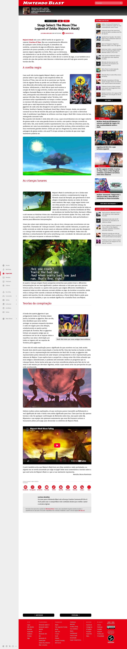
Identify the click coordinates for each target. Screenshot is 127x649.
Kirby (56, 629)
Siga (28, 638)
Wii (40, 636)
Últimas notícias (102, 20)
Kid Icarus (58, 643)
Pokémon (73, 622)
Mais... (88, 636)
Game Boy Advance (44, 643)
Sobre (99, 625)
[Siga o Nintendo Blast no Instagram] (6, 646)
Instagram (33, 489)
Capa (28, 625)
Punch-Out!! (73, 635)
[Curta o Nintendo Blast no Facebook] (3, 646)
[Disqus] (57, 539)
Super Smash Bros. (75, 640)
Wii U (40, 631)
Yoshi (56, 636)
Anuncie (99, 631)
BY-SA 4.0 (81, 510)
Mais (89, 489)
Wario (71, 631)
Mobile (41, 629)
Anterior (39, 615)
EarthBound (73, 633)
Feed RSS (89, 634)
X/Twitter (39, 489)
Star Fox (57, 631)
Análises (29, 634)
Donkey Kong (74, 626)
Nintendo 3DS (43, 634)
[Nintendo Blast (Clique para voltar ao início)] (44, 3)
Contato (99, 629)
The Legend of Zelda (61, 627)
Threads (68, 489)
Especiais (30, 631)
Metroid (72, 624)
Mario (56, 625)
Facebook (25, 489)
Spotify (61, 489)
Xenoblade (73, 638)
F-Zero (57, 634)
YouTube (46, 489)
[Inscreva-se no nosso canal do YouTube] (13, 646)
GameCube (42, 640)
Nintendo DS (42, 638)
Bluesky (75, 489)
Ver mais (108, 100)
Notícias (29, 629)
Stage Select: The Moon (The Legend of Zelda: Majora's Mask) (57, 27)
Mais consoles (43, 645)
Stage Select (50, 21)
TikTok (54, 489)
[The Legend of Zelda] (60, 21)
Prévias (29, 636)
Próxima (75, 615)
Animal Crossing (60, 640)
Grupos (82, 489)
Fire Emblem (74, 629)
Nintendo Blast (50, 509)
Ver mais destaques (108, 203)
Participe (99, 627)
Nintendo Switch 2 (44, 625)
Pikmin (57, 638)
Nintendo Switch (43, 627)
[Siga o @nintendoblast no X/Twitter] (9, 646)
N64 (66, 21)
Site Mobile (30, 627)
